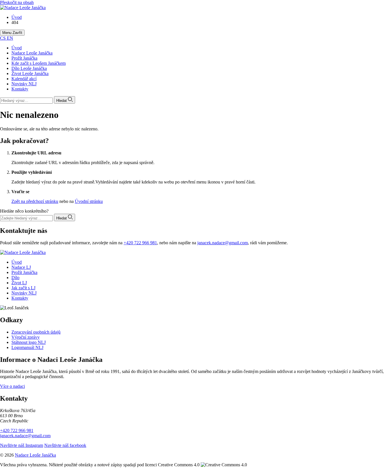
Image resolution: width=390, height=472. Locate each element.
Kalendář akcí (24, 78)
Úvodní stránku (89, 201)
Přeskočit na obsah (17, 2)
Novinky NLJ (24, 83)
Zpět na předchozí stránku (34, 201)
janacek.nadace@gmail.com (222, 242)
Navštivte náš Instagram (21, 445)
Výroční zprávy (25, 337)
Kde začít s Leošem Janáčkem (38, 63)
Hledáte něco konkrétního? (24, 211)
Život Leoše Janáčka (30, 73)
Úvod (16, 47)
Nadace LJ (21, 267)
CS (3, 38)
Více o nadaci (12, 386)
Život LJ (19, 282)
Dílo (15, 277)
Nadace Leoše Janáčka (32, 53)
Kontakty (19, 88)
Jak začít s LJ (23, 287)
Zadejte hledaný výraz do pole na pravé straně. (53, 181)
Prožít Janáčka (24, 58)
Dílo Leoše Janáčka (29, 68)
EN (10, 38)
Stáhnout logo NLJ (28, 342)
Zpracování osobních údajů (36, 332)
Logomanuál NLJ (27, 347)
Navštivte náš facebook (65, 445)
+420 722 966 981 (140, 242)
